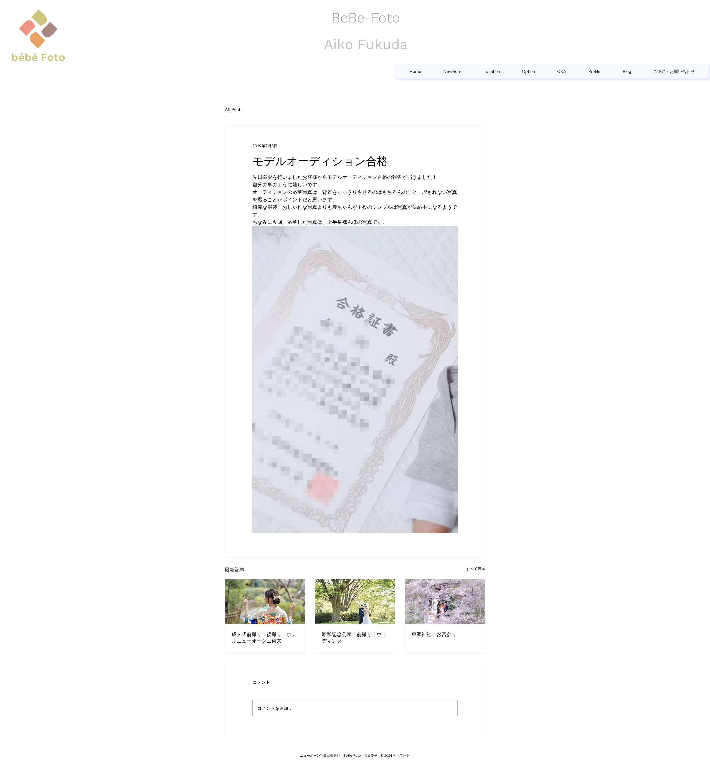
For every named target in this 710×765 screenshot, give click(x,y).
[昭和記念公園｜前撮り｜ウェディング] (355, 601)
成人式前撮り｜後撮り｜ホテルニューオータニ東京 (264, 637)
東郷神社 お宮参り (434, 634)
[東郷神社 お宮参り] (445, 601)
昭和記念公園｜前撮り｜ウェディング (354, 637)
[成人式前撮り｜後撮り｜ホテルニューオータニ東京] (265, 601)
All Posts (234, 109)
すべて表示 (475, 568)
